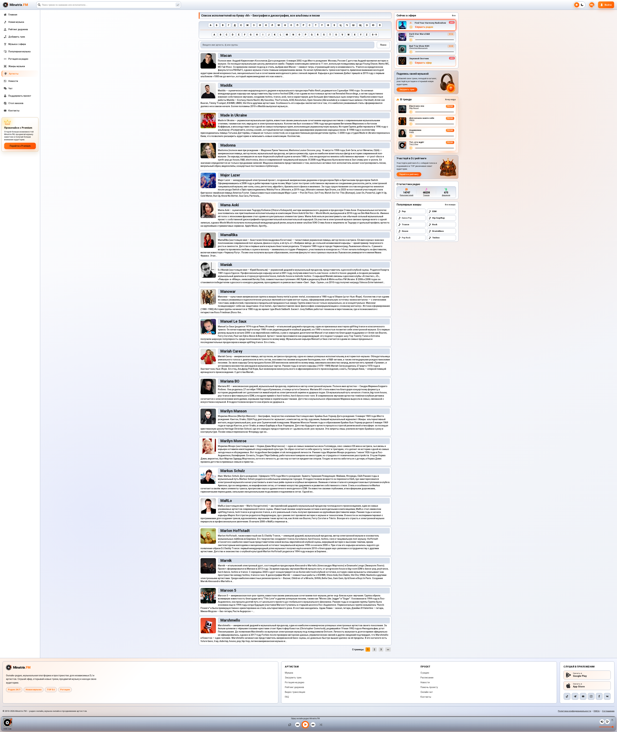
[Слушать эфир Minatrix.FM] (411, 27)
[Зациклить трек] (290, 725)
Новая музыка (33, 689)
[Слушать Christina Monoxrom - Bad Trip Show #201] (410, 51)
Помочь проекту (429, 687)
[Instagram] (591, 696)
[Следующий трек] (313, 724)
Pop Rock (406, 238)
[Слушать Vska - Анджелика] (410, 136)
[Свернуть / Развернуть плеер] (611, 720)
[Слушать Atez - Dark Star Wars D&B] (410, 39)
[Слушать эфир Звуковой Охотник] (410, 63)
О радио (424, 672)
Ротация (65, 689)
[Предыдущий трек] (297, 724)
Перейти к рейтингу (408, 174)
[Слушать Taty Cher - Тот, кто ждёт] (410, 148)
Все (454, 15)
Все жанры (450, 205)
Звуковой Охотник (419, 58)
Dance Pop (407, 218)
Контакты (425, 697)
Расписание (427, 677)
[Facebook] (599, 696)
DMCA (597, 711)
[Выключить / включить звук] (602, 721)
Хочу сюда (450, 99)
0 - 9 (374, 34)
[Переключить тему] (579, 4)
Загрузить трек (406, 89)
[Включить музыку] (305, 724)
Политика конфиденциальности (574, 711)
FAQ (287, 697)
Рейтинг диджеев (294, 687)
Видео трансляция (295, 692)
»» (388, 649)
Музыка (289, 672)
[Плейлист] (607, 721)
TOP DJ (51, 689)
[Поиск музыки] (178, 5)
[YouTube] (583, 696)
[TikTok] (567, 696)
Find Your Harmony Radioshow (430, 23)
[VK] (607, 696)
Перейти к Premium (20, 146)
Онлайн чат (426, 692)
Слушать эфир (423, 63)
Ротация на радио (294, 682)
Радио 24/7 (14, 689)
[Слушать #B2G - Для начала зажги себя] (410, 124)
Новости (425, 682)
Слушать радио (424, 27)
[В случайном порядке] (320, 725)
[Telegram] (575, 696)
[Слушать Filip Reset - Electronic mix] (410, 111)
